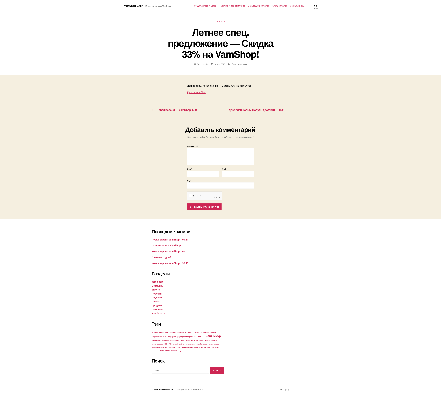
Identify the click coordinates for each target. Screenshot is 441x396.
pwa (195, 337)
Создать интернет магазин (206, 5)
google (213, 332)
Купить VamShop (279, 5)
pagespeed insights (184, 336)
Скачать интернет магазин (233, 5)
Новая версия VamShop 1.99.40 (170, 263)
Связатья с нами (297, 5)
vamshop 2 (156, 340)
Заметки (156, 289)
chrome (196, 332)
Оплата (156, 301)
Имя (189, 169)
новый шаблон (179, 344)
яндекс (174, 350)
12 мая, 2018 (219, 64)
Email (224, 169)
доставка (189, 340)
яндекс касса (182, 351)
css (201, 332)
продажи (171, 347)
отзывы (216, 344)
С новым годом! (161, 257)
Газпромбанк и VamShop (166, 245)
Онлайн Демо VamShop (258, 5)
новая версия (157, 344)
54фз (156, 332)
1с (152, 332)
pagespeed (172, 336)
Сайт (189, 180)
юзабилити (165, 350)
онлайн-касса (190, 344)
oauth (165, 337)
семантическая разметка (190, 347)
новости (167, 343)
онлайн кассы (201, 344)
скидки (203, 347)
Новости (220, 22)
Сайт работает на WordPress (189, 389)
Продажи (157, 305)
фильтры (215, 347)
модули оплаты (198, 340)
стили (209, 347)
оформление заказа (158, 347)
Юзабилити (158, 313)
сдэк (178, 347)
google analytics (157, 337)
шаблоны (155, 351)
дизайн (183, 340)
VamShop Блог (133, 5)
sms (203, 337)
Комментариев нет (239, 64)
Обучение (157, 297)
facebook (206, 332)
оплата (211, 344)
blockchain (172, 332)
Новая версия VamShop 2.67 (168, 251)
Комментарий (193, 146)
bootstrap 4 (181, 332)
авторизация (174, 340)
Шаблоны (157, 309)
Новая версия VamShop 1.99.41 (170, 239)
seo (199, 336)
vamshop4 (165, 340)
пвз (166, 347)
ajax (166, 332)
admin (205, 64)
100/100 (161, 332)
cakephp (190, 332)
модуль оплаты (211, 340)
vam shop (157, 281)
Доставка (157, 285)
